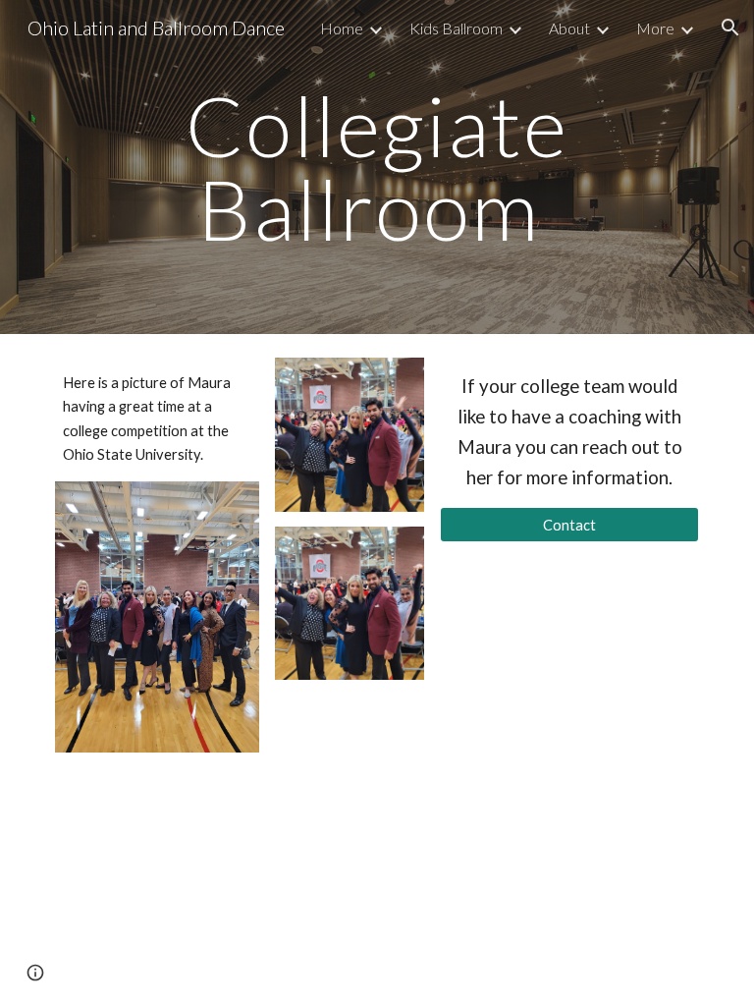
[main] (376, 167)
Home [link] (341, 28)
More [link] (655, 28)
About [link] (569, 28)
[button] (730, 27)
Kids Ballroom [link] (456, 28)
